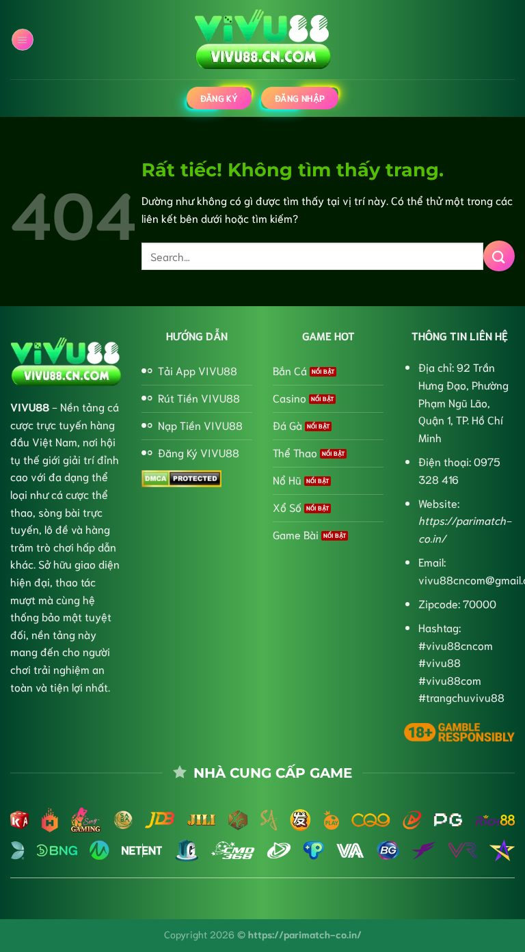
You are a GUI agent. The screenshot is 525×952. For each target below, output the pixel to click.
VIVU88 (29, 406)
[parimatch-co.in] (262, 40)
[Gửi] (499, 256)
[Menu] (22, 40)
